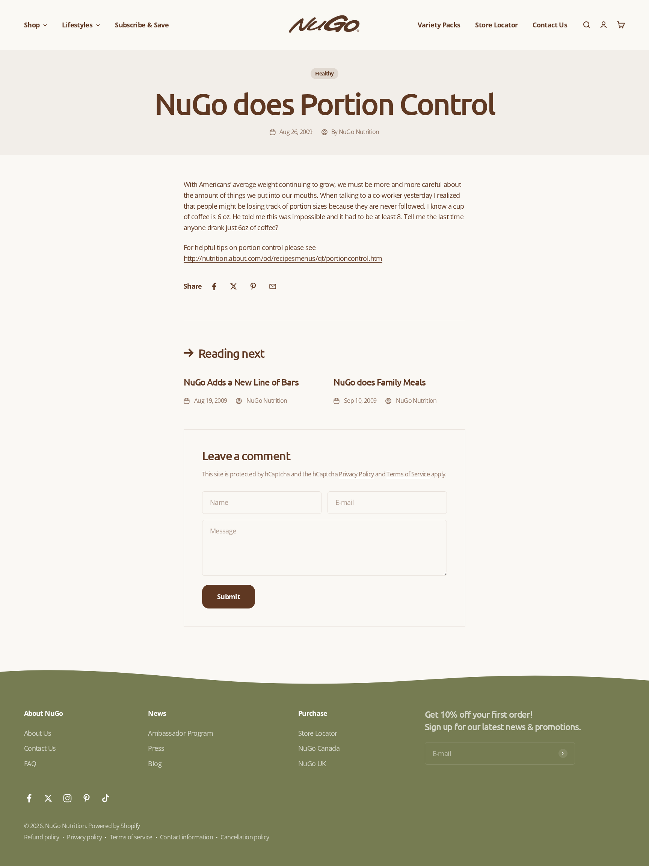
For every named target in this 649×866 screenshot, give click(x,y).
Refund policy (41, 837)
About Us (37, 733)
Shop (31, 24)
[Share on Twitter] (233, 286)
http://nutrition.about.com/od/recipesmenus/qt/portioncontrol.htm (283, 258)
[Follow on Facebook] (29, 798)
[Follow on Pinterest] (87, 798)
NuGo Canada (319, 748)
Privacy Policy (356, 474)
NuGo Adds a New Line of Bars (241, 382)
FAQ (30, 763)
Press (156, 748)
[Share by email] (272, 286)
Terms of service (131, 837)
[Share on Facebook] (214, 286)
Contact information (186, 837)
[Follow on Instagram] (67, 798)
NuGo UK (312, 763)
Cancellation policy (244, 837)
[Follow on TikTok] (106, 798)
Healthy (324, 73)
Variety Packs (439, 24)
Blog (154, 763)
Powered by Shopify (114, 826)
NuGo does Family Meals (380, 382)
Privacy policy (84, 837)
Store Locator (496, 24)
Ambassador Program (180, 733)
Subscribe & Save (142, 24)
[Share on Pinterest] (253, 286)
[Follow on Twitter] (48, 798)
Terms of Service (408, 474)
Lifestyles (77, 24)
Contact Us (550, 24)
